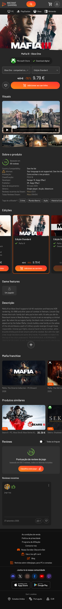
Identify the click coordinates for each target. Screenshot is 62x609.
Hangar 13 (31, 180)
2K (28, 183)
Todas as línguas (53, 441)
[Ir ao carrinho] (50, 4)
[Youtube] (42, 576)
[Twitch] (49, 576)
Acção (41, 189)
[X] (20, 576)
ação (46, 200)
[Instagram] (27, 576)
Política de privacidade (31, 538)
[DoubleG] (7, 487)
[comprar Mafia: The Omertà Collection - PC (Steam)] (23, 373)
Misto (29, 191)
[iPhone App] (21, 585)
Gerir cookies (31, 594)
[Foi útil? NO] (46, 520)
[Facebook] (34, 576)
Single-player (32, 189)
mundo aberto (34, 200)
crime (22, 200)
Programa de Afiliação (31, 542)
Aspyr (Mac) (40, 180)
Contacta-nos (31, 546)
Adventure (49, 189)
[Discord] (13, 576)
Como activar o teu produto (38, 174)
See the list (31, 168)
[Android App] (41, 585)
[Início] (9, 4)
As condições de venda (31, 534)
